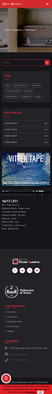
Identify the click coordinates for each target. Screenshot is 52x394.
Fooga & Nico (26, 96)
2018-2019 (11, 123)
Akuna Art (29, 91)
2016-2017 (11, 136)
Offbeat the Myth (13, 91)
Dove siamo (12, 317)
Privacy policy (13, 326)
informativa (31, 392)
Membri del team (14, 321)
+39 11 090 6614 (17, 360)
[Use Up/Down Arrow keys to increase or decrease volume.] (42, 191)
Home (7, 30)
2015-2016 (11, 142)
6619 (27, 360)
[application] (26, 191)
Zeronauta (36, 85)
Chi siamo (11, 312)
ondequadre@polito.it (19, 354)
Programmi (17, 30)
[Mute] (37, 191)
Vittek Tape (29, 30)
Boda (38, 96)
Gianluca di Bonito (20, 85)
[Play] (3, 191)
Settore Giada (11, 96)
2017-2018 (11, 129)
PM (7, 85)
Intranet (10, 331)
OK (40, 392)
